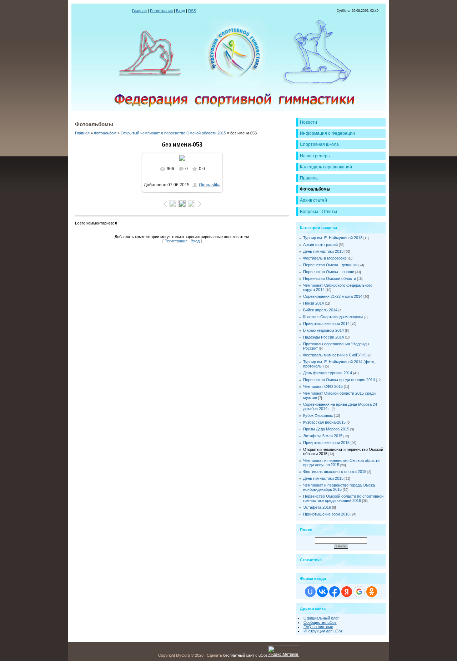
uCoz (263, 655)
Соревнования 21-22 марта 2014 (332, 296)
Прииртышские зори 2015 (326, 442)
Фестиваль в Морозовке (325, 258)
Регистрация (161, 11)
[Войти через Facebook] (334, 591)
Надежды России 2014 (323, 337)
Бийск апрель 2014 (320, 310)
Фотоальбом (105, 133)
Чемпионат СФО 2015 (323, 386)
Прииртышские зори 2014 (326, 323)
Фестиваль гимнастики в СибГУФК (334, 355)
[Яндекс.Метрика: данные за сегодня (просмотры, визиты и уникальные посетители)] (283, 651)
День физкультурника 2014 (327, 373)
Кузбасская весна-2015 (324, 422)
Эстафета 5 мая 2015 (322, 436)
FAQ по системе (318, 627)
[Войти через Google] (359, 591)
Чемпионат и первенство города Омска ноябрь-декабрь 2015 (339, 487)
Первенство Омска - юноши (328, 272)
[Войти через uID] (310, 591)
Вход (180, 11)
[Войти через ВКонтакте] (322, 591)
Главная (139, 11)
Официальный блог (321, 618)
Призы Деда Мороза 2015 (326, 429)
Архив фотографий (320, 244)
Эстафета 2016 (317, 507)
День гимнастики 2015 (323, 478)
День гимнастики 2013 (323, 251)
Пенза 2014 (313, 303)
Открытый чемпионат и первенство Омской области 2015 (173, 133)
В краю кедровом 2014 (323, 330)
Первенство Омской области (329, 278)
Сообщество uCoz (320, 622)
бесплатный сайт (238, 655)
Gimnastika (210, 184)
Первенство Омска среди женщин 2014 (339, 380)
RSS (192, 11)
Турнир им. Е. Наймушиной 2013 (332, 238)
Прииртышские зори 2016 (326, 514)
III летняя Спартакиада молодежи (333, 317)
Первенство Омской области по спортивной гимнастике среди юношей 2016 (343, 498)
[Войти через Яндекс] (346, 591)
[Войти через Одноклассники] (371, 591)
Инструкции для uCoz (323, 631)
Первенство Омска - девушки (330, 265)
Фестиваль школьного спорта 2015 (334, 471)
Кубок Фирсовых (318, 415)
